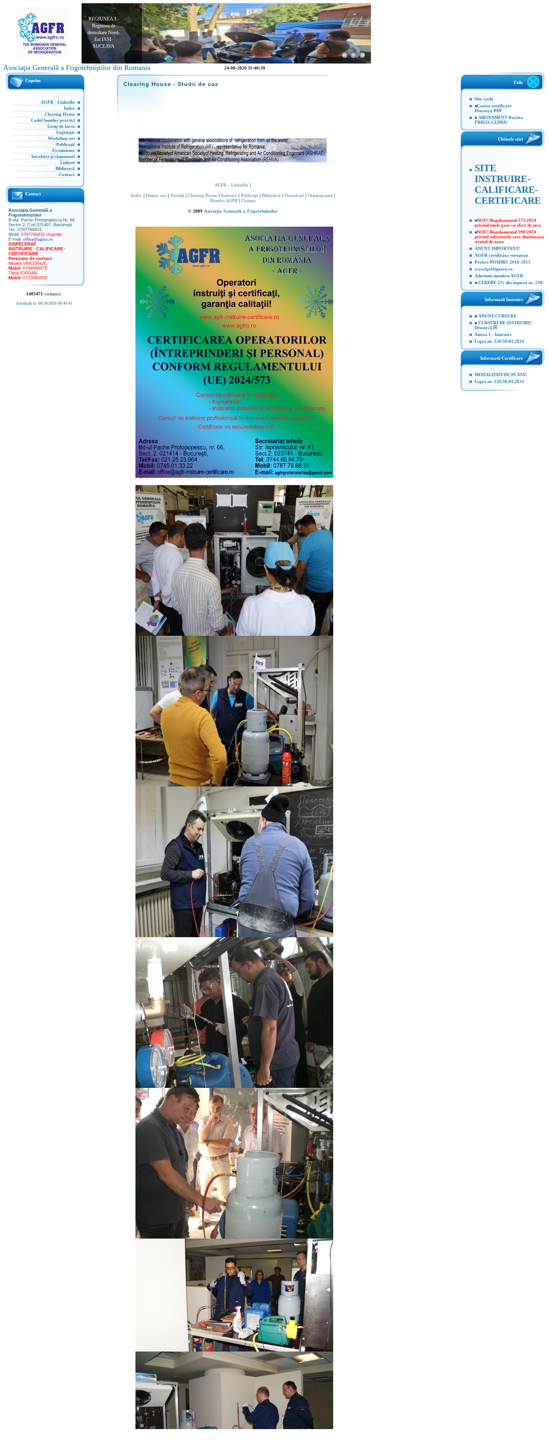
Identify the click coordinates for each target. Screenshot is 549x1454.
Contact (67, 174)
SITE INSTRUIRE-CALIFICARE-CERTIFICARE (508, 184)
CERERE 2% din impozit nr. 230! (511, 282)
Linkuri (67, 162)
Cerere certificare (494, 105)
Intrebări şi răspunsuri (53, 156)
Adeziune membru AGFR (499, 275)
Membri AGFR (224, 200)
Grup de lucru (61, 126)
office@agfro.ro (38, 239)
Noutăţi (177, 195)
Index (69, 108)
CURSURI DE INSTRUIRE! (505, 322)
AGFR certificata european (501, 255)
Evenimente (63, 150)
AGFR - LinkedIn (58, 102)
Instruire (229, 195)
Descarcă (484, 327)
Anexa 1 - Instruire (493, 334)
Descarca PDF (488, 110)
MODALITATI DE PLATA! (501, 374)
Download (294, 195)
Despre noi (156, 195)
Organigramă (320, 195)
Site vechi (484, 98)
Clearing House (60, 114)
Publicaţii (65, 144)
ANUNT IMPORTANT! (497, 248)
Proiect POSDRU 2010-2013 (503, 262)
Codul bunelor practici (53, 120)
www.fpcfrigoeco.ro (494, 268)
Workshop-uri (61, 138)
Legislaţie (65, 132)
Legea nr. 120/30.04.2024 (499, 341)
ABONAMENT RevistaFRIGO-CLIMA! (499, 120)
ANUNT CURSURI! (497, 315)
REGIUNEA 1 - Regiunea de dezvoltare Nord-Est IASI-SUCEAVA (104, 26)
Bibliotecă (65, 168)
